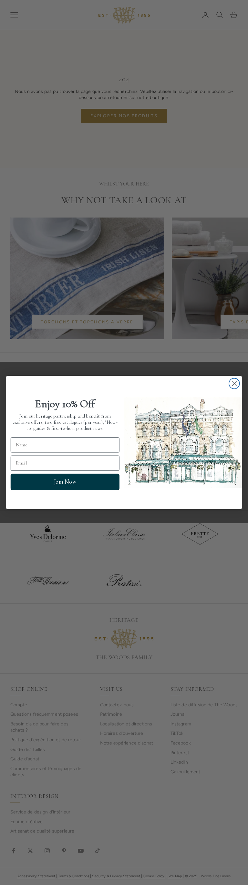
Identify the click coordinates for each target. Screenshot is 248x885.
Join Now (65, 481)
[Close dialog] (234, 383)
